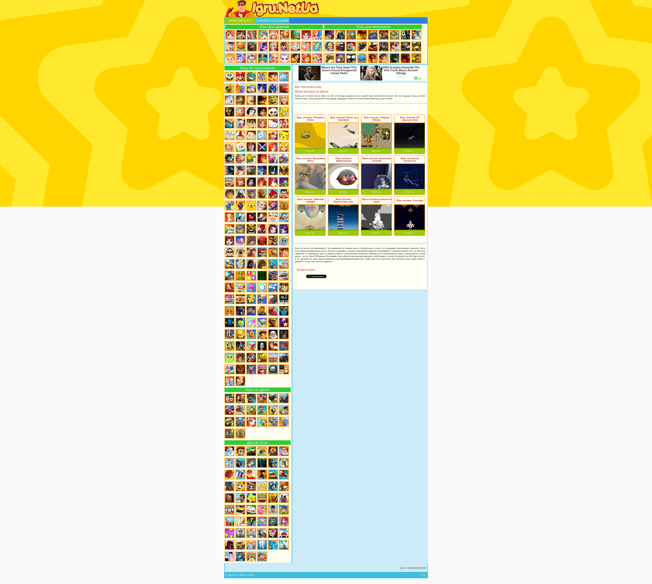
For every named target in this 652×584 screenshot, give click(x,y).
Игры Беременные (251, 533)
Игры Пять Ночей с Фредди (240, 369)
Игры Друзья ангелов (229, 147)
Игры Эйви (240, 381)
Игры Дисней (251, 111)
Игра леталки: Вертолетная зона (343, 200)
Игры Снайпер (405, 46)
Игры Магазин (283, 264)
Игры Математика (251, 275)
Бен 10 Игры (251, 123)
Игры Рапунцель (273, 135)
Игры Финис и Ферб (229, 100)
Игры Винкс (230, 34)
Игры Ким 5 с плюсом (240, 182)
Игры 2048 (229, 533)
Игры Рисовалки (229, 521)
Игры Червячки (229, 217)
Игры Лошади (262, 264)
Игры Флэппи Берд (240, 240)
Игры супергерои (251, 474)
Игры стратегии (394, 34)
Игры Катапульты (283, 544)
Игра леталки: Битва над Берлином (343, 118)
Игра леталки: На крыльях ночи (410, 118)
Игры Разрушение (273, 322)
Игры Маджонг (273, 498)
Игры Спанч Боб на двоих (273, 410)
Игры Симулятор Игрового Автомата (240, 299)
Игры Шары (273, 369)
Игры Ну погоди (229, 158)
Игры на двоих (257, 390)
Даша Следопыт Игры (273, 76)
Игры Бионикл (262, 240)
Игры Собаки (229, 346)
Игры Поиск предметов (273, 451)
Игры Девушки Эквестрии (283, 228)
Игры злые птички (273, 193)
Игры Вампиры (251, 182)
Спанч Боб (229, 76)
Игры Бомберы (283, 486)
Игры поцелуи (306, 46)
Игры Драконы (251, 217)
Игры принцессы (252, 58)
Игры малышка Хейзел (230, 58)
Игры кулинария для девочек (241, 46)
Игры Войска (416, 58)
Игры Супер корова (240, 158)
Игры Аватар (251, 100)
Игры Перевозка (273, 299)
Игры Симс (229, 228)
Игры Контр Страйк (340, 46)
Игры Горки (283, 533)
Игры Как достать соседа (229, 462)
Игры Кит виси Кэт (251, 135)
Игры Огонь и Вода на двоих (283, 421)
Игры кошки (284, 58)
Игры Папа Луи (262, 299)
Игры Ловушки (262, 556)
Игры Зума (262, 498)
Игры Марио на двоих (262, 410)
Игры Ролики (229, 334)
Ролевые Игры (240, 334)
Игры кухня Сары (284, 46)
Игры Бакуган (251, 240)
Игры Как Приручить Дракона (229, 322)
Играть (310, 151)
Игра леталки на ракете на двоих (376, 200)
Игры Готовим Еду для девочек (284, 34)
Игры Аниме (273, 182)
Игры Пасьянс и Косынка (251, 509)
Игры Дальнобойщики (240, 544)
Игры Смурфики (229, 123)
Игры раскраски (317, 46)
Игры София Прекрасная (306, 58)
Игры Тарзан (240, 357)
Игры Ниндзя (394, 58)
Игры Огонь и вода (240, 88)
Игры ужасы (262, 462)
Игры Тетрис (251, 521)
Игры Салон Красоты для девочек (283, 451)
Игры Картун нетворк (240, 147)
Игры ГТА (283, 123)
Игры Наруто (251, 88)
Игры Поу (283, 205)
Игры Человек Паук (262, 228)
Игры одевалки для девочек (252, 34)
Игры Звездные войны (262, 147)
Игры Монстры (362, 58)
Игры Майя (240, 275)
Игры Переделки (262, 509)
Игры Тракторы (283, 357)
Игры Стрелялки (340, 34)
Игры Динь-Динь (283, 252)
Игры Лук (273, 264)
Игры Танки (372, 34)
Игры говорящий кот (251, 193)
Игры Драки (383, 34)
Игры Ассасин (240, 193)
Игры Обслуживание (229, 299)
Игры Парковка (240, 509)
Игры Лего (362, 34)
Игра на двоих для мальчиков (229, 398)
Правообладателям (416, 567)
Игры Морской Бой (283, 498)
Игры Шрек (273, 100)
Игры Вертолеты (283, 474)
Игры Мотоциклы (329, 58)
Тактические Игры (283, 346)
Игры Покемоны (283, 135)
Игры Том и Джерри (262, 76)
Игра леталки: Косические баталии (376, 159)
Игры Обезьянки (283, 287)
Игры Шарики (283, 521)
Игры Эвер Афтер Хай (273, 228)
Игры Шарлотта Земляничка (262, 369)
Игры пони (262, 46)
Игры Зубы (262, 544)
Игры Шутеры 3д (229, 486)
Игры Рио (229, 205)
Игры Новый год (229, 451)
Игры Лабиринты (251, 556)
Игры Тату (251, 357)
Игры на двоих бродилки (262, 398)
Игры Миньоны (240, 287)
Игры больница (273, 46)
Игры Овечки (273, 217)
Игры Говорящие (240, 252)
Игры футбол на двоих (283, 410)
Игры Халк (251, 228)
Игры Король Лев (262, 158)
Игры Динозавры (273, 252)
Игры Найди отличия (229, 509)
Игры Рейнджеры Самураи (240, 205)
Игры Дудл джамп (251, 158)
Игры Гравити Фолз (251, 252)
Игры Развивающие (283, 509)
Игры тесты (295, 46)
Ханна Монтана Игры (283, 100)
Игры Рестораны (295, 58)
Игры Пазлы (251, 299)
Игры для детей (251, 498)
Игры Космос (240, 556)
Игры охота (283, 462)
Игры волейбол (240, 474)
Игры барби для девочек (273, 34)
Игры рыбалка (240, 462)
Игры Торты (273, 357)
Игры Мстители (340, 58)
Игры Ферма (262, 451)
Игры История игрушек (240, 170)
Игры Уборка (317, 34)
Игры (402, 567)
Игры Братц (262, 123)
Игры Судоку (240, 521)
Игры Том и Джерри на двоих (273, 421)
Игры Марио (240, 76)
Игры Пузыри (251, 322)
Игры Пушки (262, 322)
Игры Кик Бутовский (240, 135)
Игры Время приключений (251, 205)
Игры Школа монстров (241, 34)
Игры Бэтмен (273, 170)
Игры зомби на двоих (251, 410)
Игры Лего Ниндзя (251, 264)
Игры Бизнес (262, 486)
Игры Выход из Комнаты (229, 498)
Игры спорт (262, 474)
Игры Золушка (240, 264)
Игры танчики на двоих (229, 421)
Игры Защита (229, 264)
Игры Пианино (283, 299)
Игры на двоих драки (283, 398)
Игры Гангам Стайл (229, 252)
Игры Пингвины (283, 217)
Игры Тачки (283, 88)
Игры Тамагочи (229, 357)
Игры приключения (252, 46)
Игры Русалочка (273, 147)
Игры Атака (251, 486)
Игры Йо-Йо (273, 544)
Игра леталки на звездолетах (410, 159)
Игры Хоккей (251, 369)
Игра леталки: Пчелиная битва (310, 118)
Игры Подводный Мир (262, 310)
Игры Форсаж (251, 451)
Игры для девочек (274, 27)
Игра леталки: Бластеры (409, 200)
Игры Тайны (273, 346)
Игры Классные (240, 451)
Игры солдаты (251, 462)
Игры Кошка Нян (273, 205)
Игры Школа (229, 381)
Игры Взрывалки (405, 58)
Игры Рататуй (251, 170)
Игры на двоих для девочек (240, 398)
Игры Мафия (273, 275)
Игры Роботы (383, 46)
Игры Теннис (262, 357)
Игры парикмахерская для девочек (262, 34)
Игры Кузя (229, 182)
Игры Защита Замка (351, 46)
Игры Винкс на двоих (251, 421)
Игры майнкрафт (329, 46)
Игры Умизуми (240, 228)
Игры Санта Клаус (273, 334)
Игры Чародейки (262, 182)
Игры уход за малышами (306, 34)
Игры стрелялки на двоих (251, 398)
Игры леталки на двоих (240, 410)
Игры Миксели (229, 287)
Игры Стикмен (351, 58)
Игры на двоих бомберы (273, 398)
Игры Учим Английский (229, 369)
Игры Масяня (229, 135)
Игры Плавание (273, 509)
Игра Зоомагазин (317, 58)
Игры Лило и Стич (283, 158)
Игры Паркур (372, 46)
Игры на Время (262, 287)
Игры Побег (251, 310)
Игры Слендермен (283, 334)
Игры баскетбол (229, 474)
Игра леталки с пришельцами (343, 159)
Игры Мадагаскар (240, 100)
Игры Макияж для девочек (230, 46)
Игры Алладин (251, 147)
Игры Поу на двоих (240, 433)
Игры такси (273, 474)
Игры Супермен (283, 193)
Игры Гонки (329, 34)
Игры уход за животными (241, 58)
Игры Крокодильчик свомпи (283, 182)
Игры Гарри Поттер (262, 111)
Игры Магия (229, 275)
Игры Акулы (240, 217)
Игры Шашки (283, 369)
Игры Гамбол (283, 240)
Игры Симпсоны (283, 111)
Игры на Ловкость (273, 287)
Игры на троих (240, 421)
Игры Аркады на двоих (229, 433)
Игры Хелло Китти (273, 123)
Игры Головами (240, 498)
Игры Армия (416, 46)
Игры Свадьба (273, 58)
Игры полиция (273, 462)
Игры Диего (229, 193)
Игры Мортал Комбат (229, 170)
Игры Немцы (372, 58)
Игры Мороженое (251, 287)
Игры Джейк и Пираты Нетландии (383, 58)
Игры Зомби (351, 34)
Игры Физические (273, 521)
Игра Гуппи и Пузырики (262, 252)
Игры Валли (262, 170)
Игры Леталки (362, 46)
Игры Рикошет (283, 322)
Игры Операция (262, 58)
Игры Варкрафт (273, 240)
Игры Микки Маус (240, 123)
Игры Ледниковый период (273, 158)
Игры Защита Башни (240, 533)
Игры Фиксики (262, 135)
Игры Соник (262, 88)
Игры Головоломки (273, 533)
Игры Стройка (251, 346)
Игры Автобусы (240, 486)
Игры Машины (283, 275)
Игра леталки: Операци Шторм (377, 118)
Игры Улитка (262, 193)
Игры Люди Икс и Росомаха (283, 170)
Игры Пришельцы (240, 322)
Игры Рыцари (394, 46)
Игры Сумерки (262, 346)
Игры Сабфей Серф (262, 334)
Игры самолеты (416, 34)
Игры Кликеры (229, 556)
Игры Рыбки (251, 334)
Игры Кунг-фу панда (273, 111)
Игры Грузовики (229, 544)
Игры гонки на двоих (229, 410)
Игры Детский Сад (251, 544)
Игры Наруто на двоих (262, 421)
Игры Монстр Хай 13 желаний (229, 240)
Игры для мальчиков (373, 27)
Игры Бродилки (295, 34)
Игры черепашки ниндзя (251, 76)
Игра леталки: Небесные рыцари (310, 200)
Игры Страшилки (240, 346)
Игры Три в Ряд (262, 521)
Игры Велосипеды (262, 533)
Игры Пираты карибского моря (229, 111)
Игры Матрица (262, 275)
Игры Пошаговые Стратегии (283, 310)
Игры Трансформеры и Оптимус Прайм (273, 88)
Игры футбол (405, 34)
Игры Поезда (273, 310)
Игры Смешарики (283, 76)
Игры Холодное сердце (262, 205)
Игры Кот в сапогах (262, 100)
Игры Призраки (262, 217)
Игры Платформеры (240, 310)
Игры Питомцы (229, 310)
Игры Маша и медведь (240, 111)
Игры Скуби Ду (229, 88)
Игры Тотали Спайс (283, 147)
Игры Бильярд (273, 486)
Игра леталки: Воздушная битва (310, 159)
